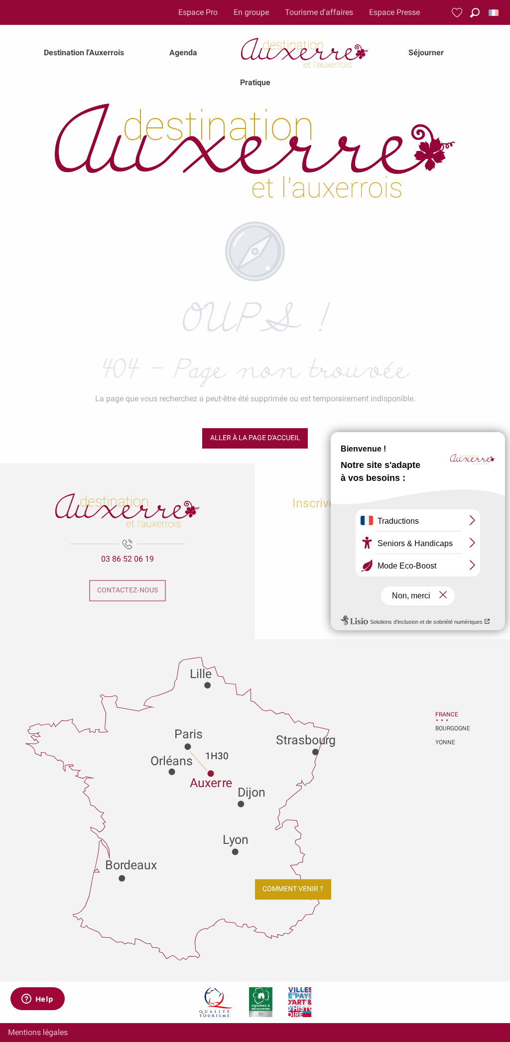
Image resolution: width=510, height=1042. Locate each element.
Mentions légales (38, 1032)
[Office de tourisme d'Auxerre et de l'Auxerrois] (255, 151)
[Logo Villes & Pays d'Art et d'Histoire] (299, 1002)
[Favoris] (458, 12)
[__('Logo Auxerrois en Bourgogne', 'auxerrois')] (127, 510)
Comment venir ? (292, 889)
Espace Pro (198, 12)
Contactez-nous (127, 590)
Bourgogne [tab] (447, 728)
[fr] (494, 12)
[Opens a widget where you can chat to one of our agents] (37, 999)
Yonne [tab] (445, 742)
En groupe (251, 12)
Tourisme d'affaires (319, 12)
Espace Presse (394, 12)
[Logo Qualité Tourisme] (216, 1002)
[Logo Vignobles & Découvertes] (260, 1002)
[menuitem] (84, 52)
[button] (475, 12)
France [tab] (446, 714)
